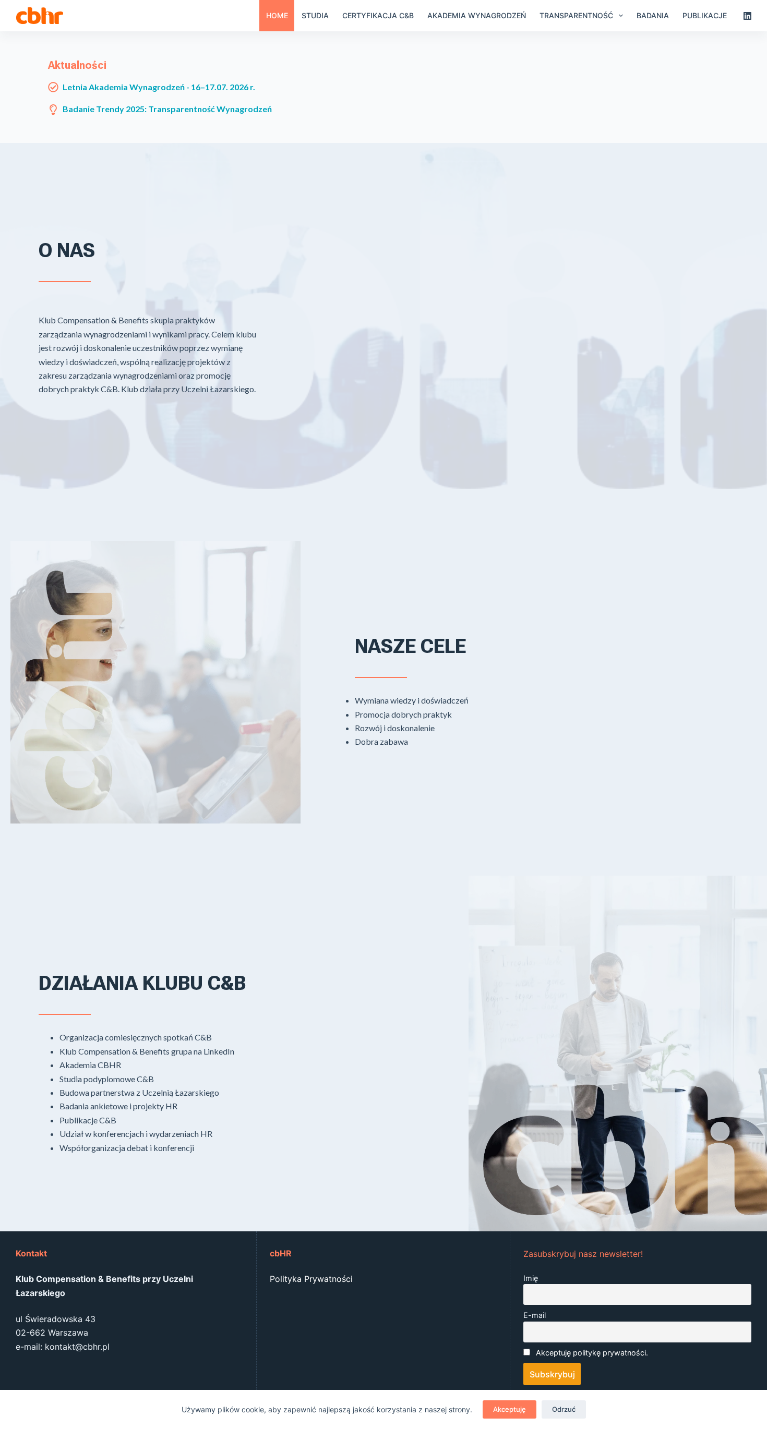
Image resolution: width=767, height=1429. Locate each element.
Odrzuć (564, 1409)
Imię (530, 1278)
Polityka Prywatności (311, 1279)
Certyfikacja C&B (378, 15)
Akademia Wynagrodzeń (476, 15)
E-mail (534, 1315)
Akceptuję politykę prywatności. (592, 1352)
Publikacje (704, 15)
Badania (653, 15)
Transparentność (576, 15)
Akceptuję (509, 1409)
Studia (315, 15)
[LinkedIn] (747, 16)
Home (277, 15)
